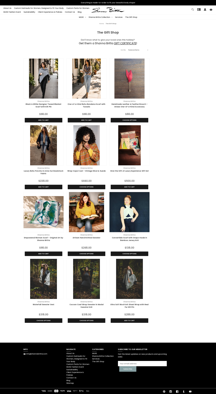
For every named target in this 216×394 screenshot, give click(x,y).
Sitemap (70, 383)
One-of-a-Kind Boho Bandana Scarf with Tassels (86, 105)
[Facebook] (177, 391)
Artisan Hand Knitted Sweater (86, 238)
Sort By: (123, 50)
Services (119, 17)
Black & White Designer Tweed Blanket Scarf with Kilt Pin (43, 105)
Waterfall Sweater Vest (43, 304)
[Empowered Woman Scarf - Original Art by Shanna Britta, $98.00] (43, 212)
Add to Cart (43, 120)
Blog (79, 12)
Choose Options (129, 120)
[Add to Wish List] (49, 96)
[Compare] (43, 96)
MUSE (81, 17)
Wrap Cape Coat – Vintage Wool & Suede (86, 171)
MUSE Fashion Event (12, 12)
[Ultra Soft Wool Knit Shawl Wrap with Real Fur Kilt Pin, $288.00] (129, 279)
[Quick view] (38, 96)
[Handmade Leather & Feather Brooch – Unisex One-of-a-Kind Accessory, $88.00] (129, 78)
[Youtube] (190, 391)
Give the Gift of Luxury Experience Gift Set (129, 171)
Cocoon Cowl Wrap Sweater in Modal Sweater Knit (87, 305)
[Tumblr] (184, 391)
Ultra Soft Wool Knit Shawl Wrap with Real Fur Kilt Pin (129, 305)
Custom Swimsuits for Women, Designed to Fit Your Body (39, 8)
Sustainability (29, 12)
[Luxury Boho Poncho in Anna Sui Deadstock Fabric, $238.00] (43, 145)
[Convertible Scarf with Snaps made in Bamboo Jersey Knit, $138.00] (129, 212)
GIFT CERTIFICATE (125, 43)
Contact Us (70, 12)
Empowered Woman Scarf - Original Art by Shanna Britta (43, 239)
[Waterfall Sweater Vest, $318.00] (43, 279)
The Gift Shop (131, 17)
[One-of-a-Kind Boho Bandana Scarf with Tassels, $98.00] (86, 78)
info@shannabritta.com (36, 354)
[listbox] (138, 50)
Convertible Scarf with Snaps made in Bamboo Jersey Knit (129, 239)
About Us (7, 8)
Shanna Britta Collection (99, 17)
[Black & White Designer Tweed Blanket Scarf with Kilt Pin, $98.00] (43, 78)
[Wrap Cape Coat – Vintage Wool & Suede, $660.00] (86, 145)
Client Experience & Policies (50, 12)
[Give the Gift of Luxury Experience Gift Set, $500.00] (129, 145)
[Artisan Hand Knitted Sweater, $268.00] (86, 212)
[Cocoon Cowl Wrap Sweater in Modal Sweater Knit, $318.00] (86, 279)
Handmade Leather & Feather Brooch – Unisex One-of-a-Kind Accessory (129, 105)
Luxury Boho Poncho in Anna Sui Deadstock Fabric (43, 172)
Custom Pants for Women (77, 8)
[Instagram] (170, 391)
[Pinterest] (164, 391)
